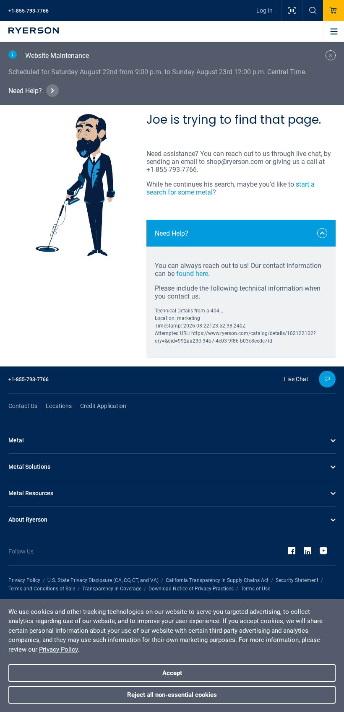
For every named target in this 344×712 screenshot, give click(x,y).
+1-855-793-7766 (28, 11)
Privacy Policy (24, 580)
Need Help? (25, 91)
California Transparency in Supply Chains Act (217, 580)
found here (192, 274)
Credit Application (103, 406)
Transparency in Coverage (111, 589)
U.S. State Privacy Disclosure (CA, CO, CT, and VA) (103, 580)
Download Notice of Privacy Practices (191, 589)
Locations (59, 406)
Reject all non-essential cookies (172, 695)
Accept (172, 673)
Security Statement (297, 580)
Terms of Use (255, 589)
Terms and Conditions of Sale (41, 589)
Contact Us (22, 406)
